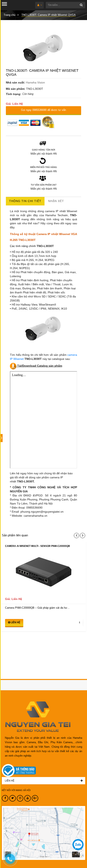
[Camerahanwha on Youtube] (27, 798)
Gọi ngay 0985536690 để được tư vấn (43, 109)
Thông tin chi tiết (25, 201)
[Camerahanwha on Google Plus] (35, 798)
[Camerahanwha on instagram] (20, 798)
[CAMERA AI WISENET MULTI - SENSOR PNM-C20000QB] (43, 573)
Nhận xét (56, 201)
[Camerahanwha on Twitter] (12, 798)
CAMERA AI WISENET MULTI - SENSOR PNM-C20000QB (37, 546)
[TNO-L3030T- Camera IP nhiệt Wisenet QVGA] (43, 48)
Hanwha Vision (35, 82)
